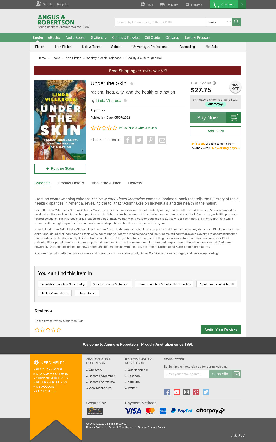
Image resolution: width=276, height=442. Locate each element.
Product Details (71, 183)
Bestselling (187, 47)
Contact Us (45, 391)
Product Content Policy (151, 427)
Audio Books (75, 37)
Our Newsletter (138, 369)
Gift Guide (152, 37)
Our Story (95, 369)
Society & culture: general (144, 58)
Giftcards (172, 37)
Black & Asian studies (54, 293)
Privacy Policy (94, 427)
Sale (214, 47)
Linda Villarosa (108, 101)
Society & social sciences (104, 58)
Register (63, 4)
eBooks (54, 37)
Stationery (99, 37)
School (116, 47)
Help (150, 4)
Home (42, 58)
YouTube (134, 382)
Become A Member (102, 376)
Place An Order (49, 369)
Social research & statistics (111, 284)
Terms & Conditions (120, 427)
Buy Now (207, 118)
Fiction (39, 47)
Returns (196, 4)
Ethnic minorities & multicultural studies (164, 284)
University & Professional (150, 47)
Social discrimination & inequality (62, 284)
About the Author (106, 183)
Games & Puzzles (126, 37)
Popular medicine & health (217, 284)
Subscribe (220, 374)
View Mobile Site (100, 388)
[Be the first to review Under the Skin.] (132, 83)
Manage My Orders (52, 373)
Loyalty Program (197, 37)
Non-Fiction (63, 47)
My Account (46, 386)
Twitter (132, 388)
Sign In (48, 4)
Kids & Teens (91, 47)
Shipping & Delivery (52, 378)
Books (37, 37)
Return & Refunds (51, 382)
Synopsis (42, 183)
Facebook (134, 376)
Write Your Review (221, 330)
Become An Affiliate (102, 382)
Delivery (172, 4)
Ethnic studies (86, 293)
